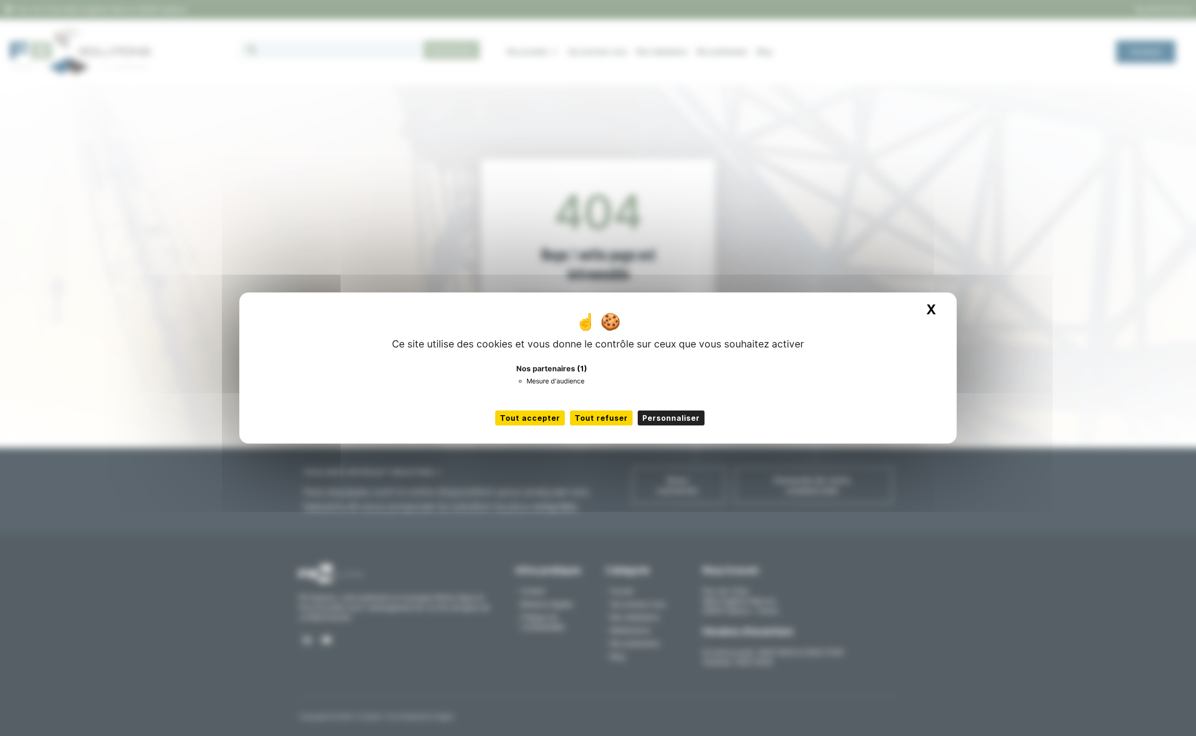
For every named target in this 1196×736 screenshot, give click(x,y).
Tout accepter (530, 418)
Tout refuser (601, 418)
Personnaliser (671, 418)
